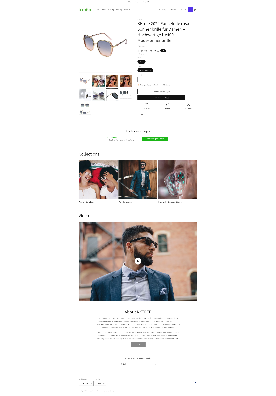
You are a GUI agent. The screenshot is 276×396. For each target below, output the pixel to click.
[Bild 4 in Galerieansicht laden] (126, 81)
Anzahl (139, 75)
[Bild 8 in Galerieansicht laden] (126, 94)
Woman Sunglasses (87, 202)
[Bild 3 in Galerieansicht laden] (112, 81)
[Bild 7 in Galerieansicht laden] (112, 94)
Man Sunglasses (125, 202)
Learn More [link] (138, 345)
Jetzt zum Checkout (161, 98)
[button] (181, 9)
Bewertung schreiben (155, 139)
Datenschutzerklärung (107, 391)
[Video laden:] (138, 261)
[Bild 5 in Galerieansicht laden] (85, 94)
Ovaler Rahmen (145, 70)
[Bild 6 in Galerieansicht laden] (98, 94)
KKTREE (85, 391)
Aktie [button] (141, 114)
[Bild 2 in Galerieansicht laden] (98, 81)
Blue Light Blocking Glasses (170, 202)
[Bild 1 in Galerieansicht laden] (85, 81)
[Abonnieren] (155, 364)
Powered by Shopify (93, 391)
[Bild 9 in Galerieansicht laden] (85, 108)
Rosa (141, 62)
